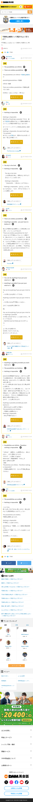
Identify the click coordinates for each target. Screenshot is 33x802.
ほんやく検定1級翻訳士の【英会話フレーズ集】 (18, 347)
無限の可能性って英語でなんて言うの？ (12, 579)
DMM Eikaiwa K (25, 634)
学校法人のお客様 (16, 793)
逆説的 (7, 121)
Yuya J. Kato (8, 646)
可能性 (23, 75)
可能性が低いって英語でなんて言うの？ (12, 590)
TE (24, 658)
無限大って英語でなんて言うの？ (10, 583)
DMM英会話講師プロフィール (15, 485)
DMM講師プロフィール (13, 204)
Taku (8, 658)
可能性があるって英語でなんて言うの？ (12, 598)
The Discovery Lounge (13, 151)
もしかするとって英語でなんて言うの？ (12, 610)
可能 (12, 135)
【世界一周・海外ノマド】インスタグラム (18, 549)
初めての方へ (5, 676)
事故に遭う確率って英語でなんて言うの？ (12, 606)
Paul (8, 634)
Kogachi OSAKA (25, 646)
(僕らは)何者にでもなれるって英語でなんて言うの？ (15, 587)
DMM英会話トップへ (23, 681)
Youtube (9, 263)
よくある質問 (21, 676)
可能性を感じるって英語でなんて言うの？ (12, 602)
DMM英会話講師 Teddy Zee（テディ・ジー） (18, 430)
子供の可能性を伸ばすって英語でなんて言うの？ (14, 594)
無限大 (28, 75)
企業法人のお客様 (16, 788)
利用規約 (3, 681)
